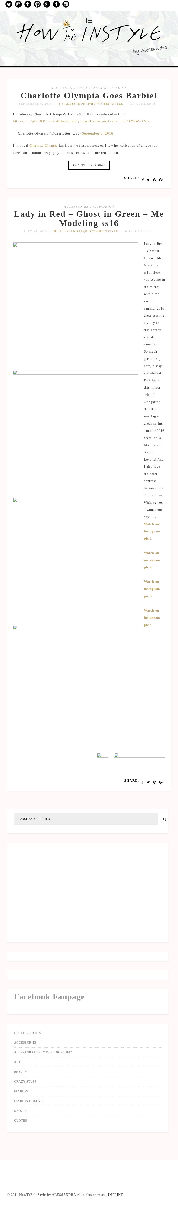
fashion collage (29, 1101)
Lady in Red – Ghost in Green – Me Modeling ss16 (89, 218)
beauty (20, 1072)
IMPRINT (115, 1194)
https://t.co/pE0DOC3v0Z (34, 121)
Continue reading (89, 165)
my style (22, 1110)
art (80, 88)
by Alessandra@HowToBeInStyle (91, 103)
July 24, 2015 (35, 231)
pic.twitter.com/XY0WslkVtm (126, 121)
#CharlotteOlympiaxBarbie (78, 121)
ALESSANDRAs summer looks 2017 (43, 1052)
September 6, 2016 (35, 103)
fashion (119, 88)
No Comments (143, 103)
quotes (20, 1120)
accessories (63, 88)
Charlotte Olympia (43, 145)
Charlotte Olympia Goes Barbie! (89, 95)
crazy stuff (98, 88)
